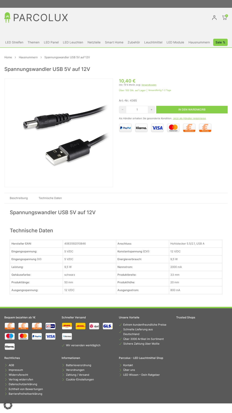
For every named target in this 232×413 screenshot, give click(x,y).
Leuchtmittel (153, 42)
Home (8, 57)
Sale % (220, 42)
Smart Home (114, 42)
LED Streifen (14, 42)
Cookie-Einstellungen (80, 379)
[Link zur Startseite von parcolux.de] (36, 17)
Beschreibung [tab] (19, 198)
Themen (34, 42)
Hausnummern (199, 42)
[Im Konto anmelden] (214, 17)
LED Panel (51, 42)
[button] (8, 405)
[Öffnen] (225, 17)
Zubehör (134, 42)
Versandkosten (148, 84)
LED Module (175, 42)
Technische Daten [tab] (50, 198)
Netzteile (94, 42)
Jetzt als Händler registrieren (189, 118)
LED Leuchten (73, 42)
